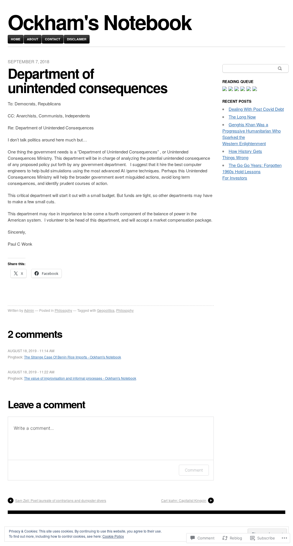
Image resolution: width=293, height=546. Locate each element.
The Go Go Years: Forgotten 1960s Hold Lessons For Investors (252, 171)
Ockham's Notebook (99, 21)
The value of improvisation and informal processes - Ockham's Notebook (80, 378)
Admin (29, 310)
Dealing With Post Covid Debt (256, 109)
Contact (52, 39)
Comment (194, 470)
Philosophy (63, 310)
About (32, 39)
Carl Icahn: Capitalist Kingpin (183, 500)
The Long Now (242, 117)
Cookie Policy (113, 536)
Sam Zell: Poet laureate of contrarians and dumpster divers (60, 500)
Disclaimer (76, 39)
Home (15, 39)
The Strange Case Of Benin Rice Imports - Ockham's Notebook (72, 356)
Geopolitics (105, 310)
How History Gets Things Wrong (242, 154)
